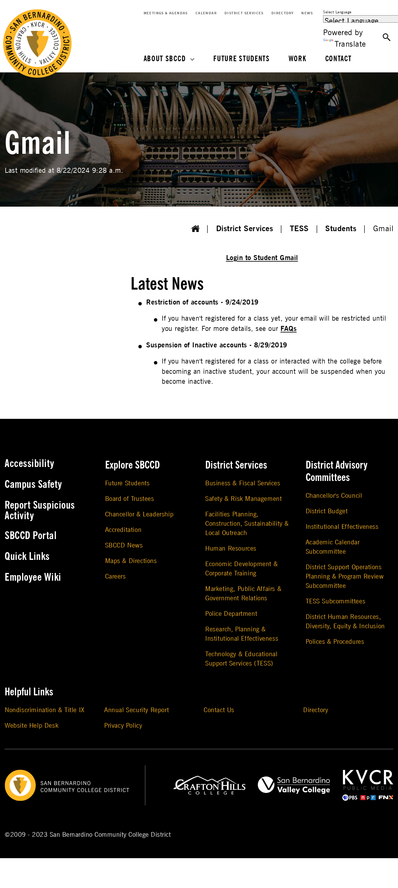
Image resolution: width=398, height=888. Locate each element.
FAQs (288, 328)
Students (340, 228)
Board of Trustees (129, 499)
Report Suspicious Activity (40, 510)
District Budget (327, 511)
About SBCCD (165, 59)
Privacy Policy (123, 725)
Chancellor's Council (334, 496)
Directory (282, 13)
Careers (115, 576)
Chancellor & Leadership (139, 514)
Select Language (337, 12)
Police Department (231, 614)
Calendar (206, 13)
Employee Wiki (33, 577)
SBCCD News (124, 545)
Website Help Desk (31, 725)
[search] (387, 37)
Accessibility (29, 463)
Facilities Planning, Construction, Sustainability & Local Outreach (247, 523)
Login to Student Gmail (262, 258)
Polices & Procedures (335, 642)
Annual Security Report (136, 710)
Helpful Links (29, 691)
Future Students (241, 59)
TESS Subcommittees (336, 601)
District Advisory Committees (337, 471)
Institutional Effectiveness (342, 527)
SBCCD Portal (31, 535)
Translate (350, 44)
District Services (244, 13)
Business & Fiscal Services (242, 483)
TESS (299, 228)
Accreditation (123, 530)
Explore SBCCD (132, 465)
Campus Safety (33, 484)
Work (298, 59)
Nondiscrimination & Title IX (45, 710)
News (307, 13)
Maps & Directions (131, 561)
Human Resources (231, 548)
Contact (338, 59)
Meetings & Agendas (166, 13)
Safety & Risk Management (243, 499)
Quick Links (27, 556)
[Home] (196, 229)
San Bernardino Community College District (110, 835)
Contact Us (219, 710)
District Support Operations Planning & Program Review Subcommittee (345, 576)
